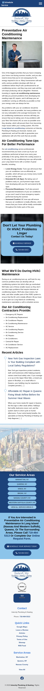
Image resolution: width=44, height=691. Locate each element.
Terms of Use (22, 639)
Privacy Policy (22, 636)
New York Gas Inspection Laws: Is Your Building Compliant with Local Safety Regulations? (24, 362)
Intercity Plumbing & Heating (22, 685)
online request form (26, 537)
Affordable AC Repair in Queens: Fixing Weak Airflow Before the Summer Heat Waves (25, 394)
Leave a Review (22, 630)
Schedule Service (7, 3)
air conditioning (11, 149)
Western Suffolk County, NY (22, 502)
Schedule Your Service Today (23, 546)
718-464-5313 (22, 250)
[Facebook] (22, 679)
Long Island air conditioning (13, 128)
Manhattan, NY (22, 479)
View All (22, 670)
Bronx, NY (22, 493)
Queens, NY (22, 484)
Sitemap (22, 642)
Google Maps (22, 627)
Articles (22, 633)
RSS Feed (22, 646)
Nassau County (22, 664)
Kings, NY (22, 489)
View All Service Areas (21, 507)
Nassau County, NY (22, 498)
